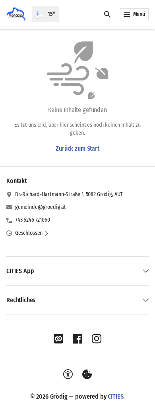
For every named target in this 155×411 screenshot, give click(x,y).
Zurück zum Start (77, 148)
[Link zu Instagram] (96, 339)
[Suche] (107, 14)
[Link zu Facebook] (77, 339)
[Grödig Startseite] (15, 14)
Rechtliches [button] (20, 300)
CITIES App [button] (20, 271)
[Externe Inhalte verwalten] (87, 374)
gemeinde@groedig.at (40, 207)
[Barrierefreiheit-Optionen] (68, 374)
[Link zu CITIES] (58, 339)
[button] (32, 233)
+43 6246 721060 (32, 219)
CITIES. (116, 396)
